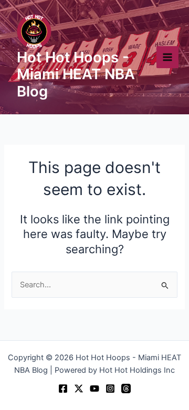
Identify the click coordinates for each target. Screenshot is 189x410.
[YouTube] (94, 388)
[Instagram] (110, 388)
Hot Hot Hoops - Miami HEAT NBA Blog (76, 74)
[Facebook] (63, 388)
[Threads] (126, 388)
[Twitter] (78, 388)
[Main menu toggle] (167, 57)
